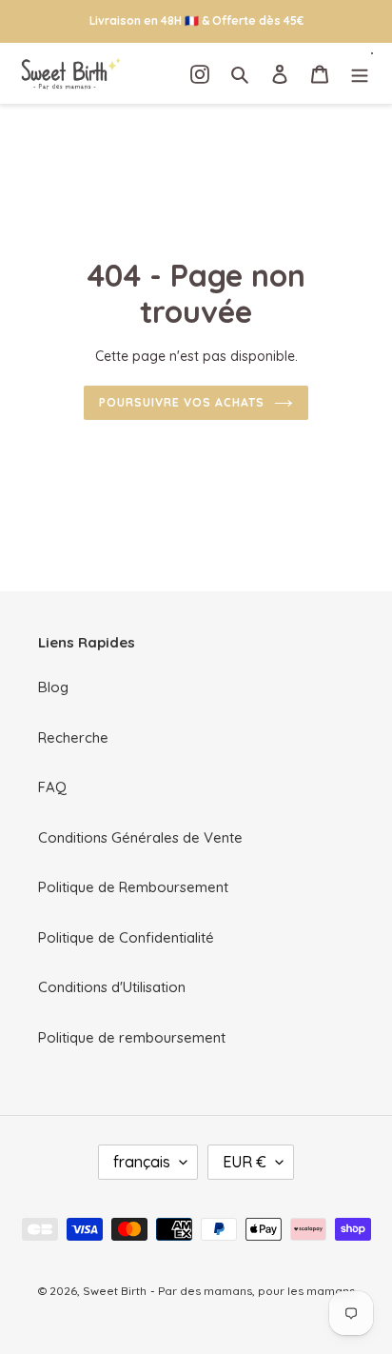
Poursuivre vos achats (181, 402)
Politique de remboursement (131, 1037)
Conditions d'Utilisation (112, 987)
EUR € (244, 1161)
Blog (53, 687)
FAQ (52, 787)
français (141, 1161)
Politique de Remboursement (133, 887)
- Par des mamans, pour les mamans (252, 1291)
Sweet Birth (115, 1291)
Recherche (73, 737)
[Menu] (360, 73)
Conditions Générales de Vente (140, 837)
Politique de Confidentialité (126, 937)
